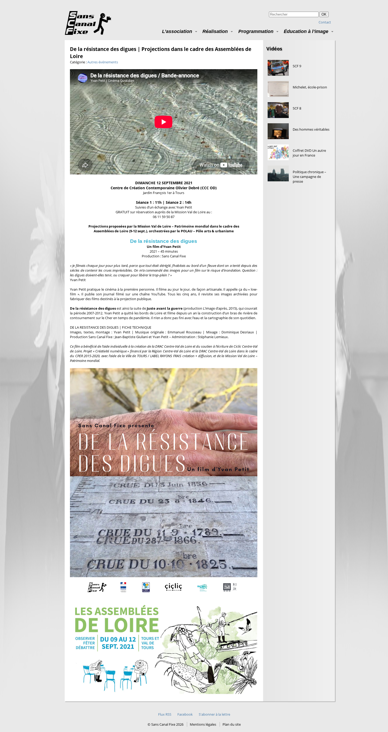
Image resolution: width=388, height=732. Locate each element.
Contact (325, 22)
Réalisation (215, 31)
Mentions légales (203, 724)
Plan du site (232, 724)
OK (324, 14)
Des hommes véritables (311, 129)
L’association (177, 31)
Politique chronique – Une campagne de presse (309, 176)
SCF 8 (297, 108)
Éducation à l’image (306, 31)
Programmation (255, 31)
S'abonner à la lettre (214, 714)
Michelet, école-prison (310, 87)
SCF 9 (297, 66)
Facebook (185, 714)
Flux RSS (164, 714)
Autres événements (102, 62)
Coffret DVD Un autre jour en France (309, 153)
